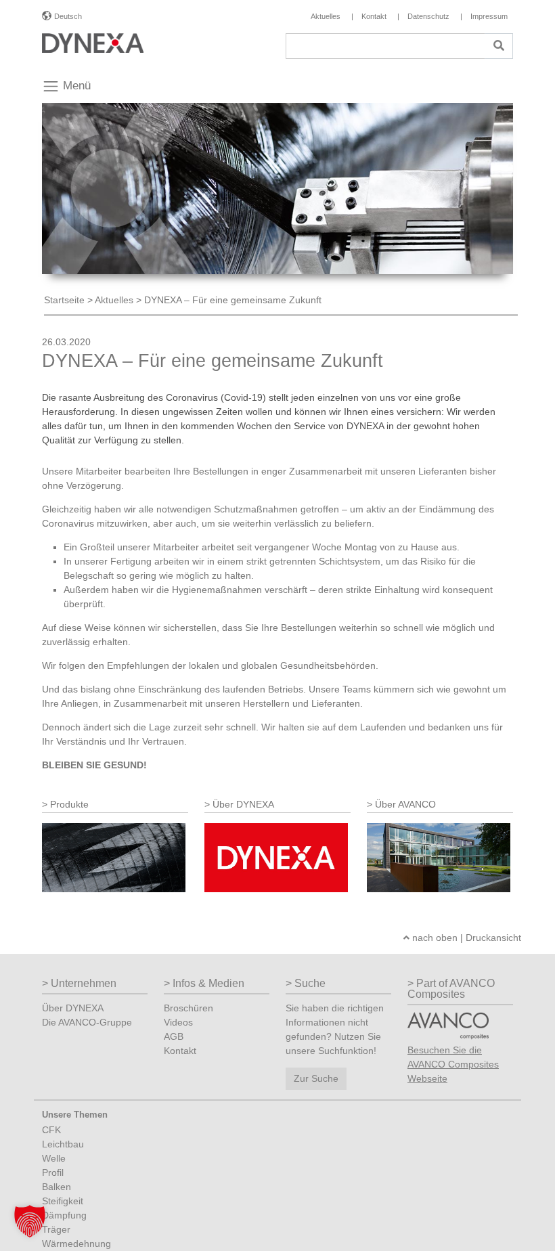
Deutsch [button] (68, 16)
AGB (173, 1036)
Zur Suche (316, 1078)
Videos (178, 1022)
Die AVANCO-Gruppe (87, 1022)
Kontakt (180, 1050)
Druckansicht (493, 937)
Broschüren (188, 1008)
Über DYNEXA (73, 1008)
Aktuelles (114, 299)
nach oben (433, 937)
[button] (30, 1221)
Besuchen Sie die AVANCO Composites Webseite (453, 1064)
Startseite (64, 299)
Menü (75, 85)
